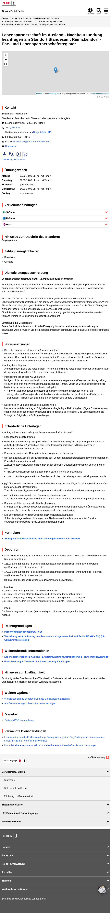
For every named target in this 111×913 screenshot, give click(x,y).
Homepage (11, 146)
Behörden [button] (7, 855)
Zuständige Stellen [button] (12, 804)
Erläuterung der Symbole (13, 159)
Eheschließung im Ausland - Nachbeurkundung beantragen (37, 661)
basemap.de (54, 93)
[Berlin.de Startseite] (9, 3)
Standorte (27, 18)
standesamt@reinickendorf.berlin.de (31, 141)
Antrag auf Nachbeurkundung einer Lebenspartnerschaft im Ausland (42, 538)
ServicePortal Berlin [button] (13, 772)
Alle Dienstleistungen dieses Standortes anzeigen (30, 703)
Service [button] (6, 847)
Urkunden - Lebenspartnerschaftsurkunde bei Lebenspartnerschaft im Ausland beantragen (50, 745)
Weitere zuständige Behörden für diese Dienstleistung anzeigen (37, 699)
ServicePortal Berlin (11, 18)
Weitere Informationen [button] (14, 889)
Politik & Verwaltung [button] (13, 864)
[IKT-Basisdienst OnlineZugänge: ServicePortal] (15, 761)
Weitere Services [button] (11, 821)
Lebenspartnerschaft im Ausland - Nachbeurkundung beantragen (33, 21)
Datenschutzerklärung (15, 788)
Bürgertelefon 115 (42, 132)
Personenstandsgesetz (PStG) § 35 (23, 632)
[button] (55, 70)
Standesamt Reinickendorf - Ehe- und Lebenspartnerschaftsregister (34, 24)
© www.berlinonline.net (99, 93)
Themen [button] (6, 880)
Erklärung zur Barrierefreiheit (19, 796)
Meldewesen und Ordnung (46, 18)
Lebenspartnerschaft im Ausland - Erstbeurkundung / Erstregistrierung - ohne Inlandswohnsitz (56, 657)
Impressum (9, 780)
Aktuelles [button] (7, 872)
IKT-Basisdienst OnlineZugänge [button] (20, 813)
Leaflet (39, 93)
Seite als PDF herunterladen (19, 720)
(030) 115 (15, 127)
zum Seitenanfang (95, 757)
